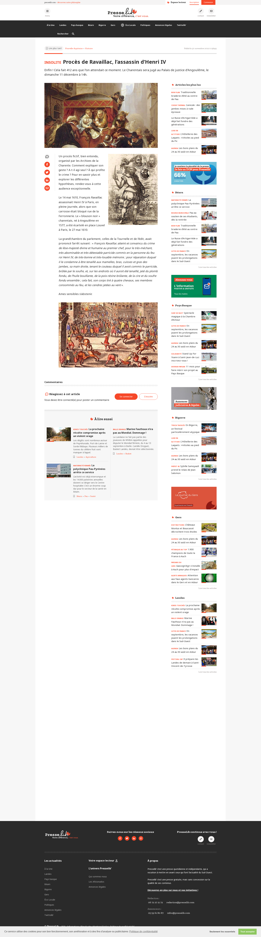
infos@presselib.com (178, 912)
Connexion (208, 2)
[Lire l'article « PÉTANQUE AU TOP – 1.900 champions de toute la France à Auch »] (209, 552)
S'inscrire (148, 396)
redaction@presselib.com (180, 902)
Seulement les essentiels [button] (222, 931)
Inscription (194, 2)
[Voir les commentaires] (47, 156)
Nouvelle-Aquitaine (74, 48)
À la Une (51, 25)
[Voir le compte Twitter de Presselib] (127, 838)
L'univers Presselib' (100, 868)
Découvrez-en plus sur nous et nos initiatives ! (173, 890)
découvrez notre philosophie (68, 2)
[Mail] (47, 188)
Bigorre (102, 25)
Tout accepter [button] (247, 931)
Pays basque (77, 25)
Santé (92, 496)
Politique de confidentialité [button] (143, 931)
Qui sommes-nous (98, 876)
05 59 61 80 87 (156, 912)
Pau (86, 496)
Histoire (89, 48)
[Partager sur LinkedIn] (47, 180)
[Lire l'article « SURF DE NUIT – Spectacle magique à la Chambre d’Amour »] (209, 315)
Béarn (91, 25)
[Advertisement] (194, 725)
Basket (128, 453)
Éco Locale (131, 25)
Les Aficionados (96, 881)
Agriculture (91, 457)
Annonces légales (163, 25)
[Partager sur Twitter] (47, 172)
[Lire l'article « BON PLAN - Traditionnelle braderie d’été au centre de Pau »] (209, 95)
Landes (62, 25)
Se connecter (126, 396)
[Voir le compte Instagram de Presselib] (141, 838)
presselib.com (50, 2)
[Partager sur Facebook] (47, 164)
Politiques (145, 25)
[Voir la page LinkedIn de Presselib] (134, 838)
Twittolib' (181, 25)
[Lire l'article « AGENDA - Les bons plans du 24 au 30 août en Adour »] (209, 149)
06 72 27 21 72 (155, 902)
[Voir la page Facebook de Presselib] (120, 838)
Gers (113, 25)
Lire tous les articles (207, 267)
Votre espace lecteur (101, 860)
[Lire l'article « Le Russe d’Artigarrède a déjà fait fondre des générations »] (209, 120)
